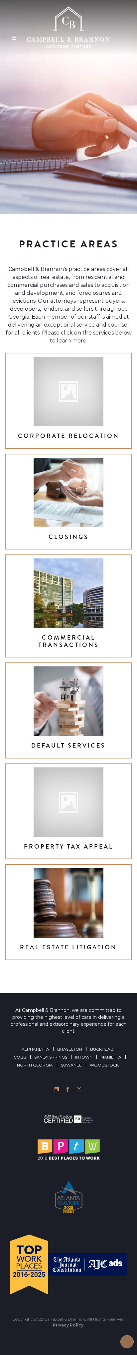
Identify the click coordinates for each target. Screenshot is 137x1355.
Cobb (20, 1057)
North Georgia (35, 1065)
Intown (83, 1057)
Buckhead (102, 1049)
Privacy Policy (68, 1325)
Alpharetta (35, 1049)
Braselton (69, 1049)
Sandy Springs (50, 1057)
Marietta (110, 1057)
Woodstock (104, 1065)
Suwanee (71, 1065)
